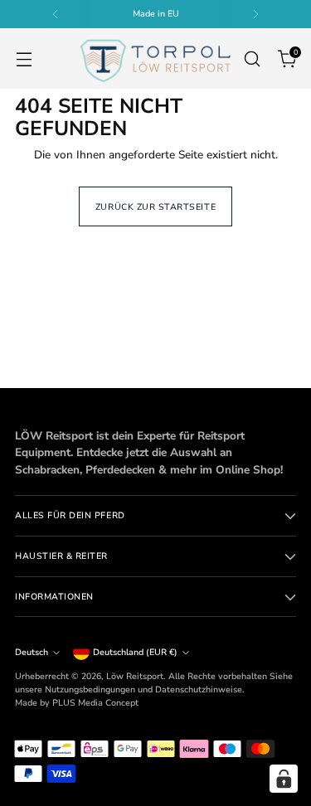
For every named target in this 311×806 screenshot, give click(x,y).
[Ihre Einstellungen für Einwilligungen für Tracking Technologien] (284, 779)
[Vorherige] (55, 14)
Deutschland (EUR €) (135, 652)
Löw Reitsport (134, 676)
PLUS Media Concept (95, 703)
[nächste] (255, 14)
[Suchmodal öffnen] (252, 58)
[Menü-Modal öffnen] (24, 58)
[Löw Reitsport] (155, 58)
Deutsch (31, 652)
